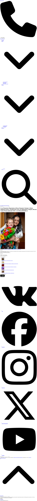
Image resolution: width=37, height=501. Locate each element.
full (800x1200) (5, 249)
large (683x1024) (9, 249)
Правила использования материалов (18, 457)
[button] (4, 205)
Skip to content (2, 0)
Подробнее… (2, 499)
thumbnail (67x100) (18, 249)
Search (1, 206)
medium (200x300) (14, 249)
